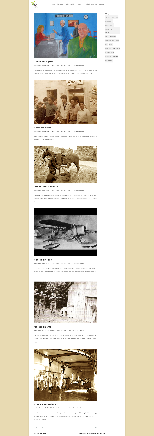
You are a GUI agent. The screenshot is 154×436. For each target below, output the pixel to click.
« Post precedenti (38, 428)
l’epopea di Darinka (43, 326)
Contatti (101, 4)
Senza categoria (109, 60)
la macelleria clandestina (46, 404)
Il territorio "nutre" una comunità (60, 65)
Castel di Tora (115, 17)
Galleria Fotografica (91, 4)
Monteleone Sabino (109, 40)
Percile (110, 44)
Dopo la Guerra (108, 21)
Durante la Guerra (109, 25)
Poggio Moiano (116, 48)
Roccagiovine (108, 56)
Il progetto (60, 4)
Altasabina (38, 65)
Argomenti (107, 17)
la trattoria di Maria (43, 127)
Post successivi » (93, 428)
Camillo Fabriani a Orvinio (46, 186)
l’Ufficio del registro (43, 61)
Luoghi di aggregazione (110, 36)
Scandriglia (115, 56)
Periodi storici (108, 48)
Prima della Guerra (79, 65)
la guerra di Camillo (43, 259)
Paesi (106, 44)
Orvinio (71, 65)
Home (53, 4)
